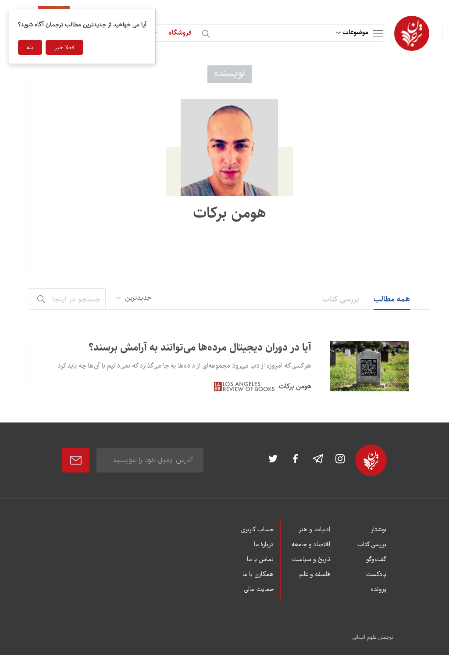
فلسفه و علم (314, 574)
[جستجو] (207, 32)
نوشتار (378, 530)
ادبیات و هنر (314, 530)
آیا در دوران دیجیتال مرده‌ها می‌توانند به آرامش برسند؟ (200, 347)
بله (30, 47)
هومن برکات (295, 386)
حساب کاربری (257, 530)
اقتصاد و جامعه (311, 544)
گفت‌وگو (376, 559)
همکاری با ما (258, 574)
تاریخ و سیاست (311, 559)
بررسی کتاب (340, 299)
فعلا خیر (64, 47)
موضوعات (355, 32)
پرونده (378, 589)
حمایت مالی (259, 589)
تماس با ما (260, 559)
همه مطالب (392, 299)
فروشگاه (180, 32)
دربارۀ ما (264, 544)
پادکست (376, 574)
